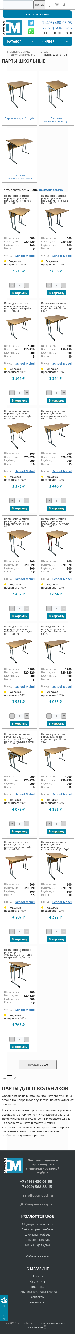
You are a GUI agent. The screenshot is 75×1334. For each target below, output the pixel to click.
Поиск (39, 4)
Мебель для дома (37, 1245)
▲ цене (32, 190)
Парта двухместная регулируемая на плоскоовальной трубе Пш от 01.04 (18, 845)
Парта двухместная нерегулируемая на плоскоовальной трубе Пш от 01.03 (18, 630)
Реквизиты (37, 1302)
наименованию (51, 190)
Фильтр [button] (48, 41)
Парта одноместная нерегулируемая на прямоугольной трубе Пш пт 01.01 (17, 199)
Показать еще (38, 1065)
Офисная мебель (37, 1240)
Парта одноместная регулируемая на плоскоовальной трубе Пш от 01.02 (55, 522)
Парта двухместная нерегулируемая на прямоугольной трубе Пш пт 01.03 (17, 307)
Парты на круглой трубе (19, 118)
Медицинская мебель (37, 1224)
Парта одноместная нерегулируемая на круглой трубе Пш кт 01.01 (53, 307)
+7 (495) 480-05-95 (36, 1181)
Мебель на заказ (38, 1256)
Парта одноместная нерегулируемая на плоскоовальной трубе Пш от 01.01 (18, 414)
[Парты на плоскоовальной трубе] (56, 94)
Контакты (37, 1297)
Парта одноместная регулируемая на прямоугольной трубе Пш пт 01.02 (54, 199)
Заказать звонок (37, 14)
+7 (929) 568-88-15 (36, 1186)
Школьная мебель (37, 1234)
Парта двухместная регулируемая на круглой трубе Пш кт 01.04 (53, 737)
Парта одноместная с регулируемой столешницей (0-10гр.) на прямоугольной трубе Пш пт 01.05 (19, 739)
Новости (38, 1276)
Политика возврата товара (37, 1292)
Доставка (37, 1287)
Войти (64, 5)
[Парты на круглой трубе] (19, 94)
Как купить (37, 1281)
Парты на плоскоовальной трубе (56, 120)
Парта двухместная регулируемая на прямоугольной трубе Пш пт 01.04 (54, 414)
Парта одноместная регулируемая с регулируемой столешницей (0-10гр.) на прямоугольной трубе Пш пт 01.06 (56, 848)
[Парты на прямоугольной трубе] (19, 151)
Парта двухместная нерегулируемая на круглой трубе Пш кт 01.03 (53, 630)
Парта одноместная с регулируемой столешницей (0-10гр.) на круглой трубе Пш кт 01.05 (18, 954)
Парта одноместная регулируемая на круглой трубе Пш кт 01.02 (16, 522)
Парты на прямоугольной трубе (19, 176)
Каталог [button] (14, 41)
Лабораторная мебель (37, 1229)
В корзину (19, 293)
